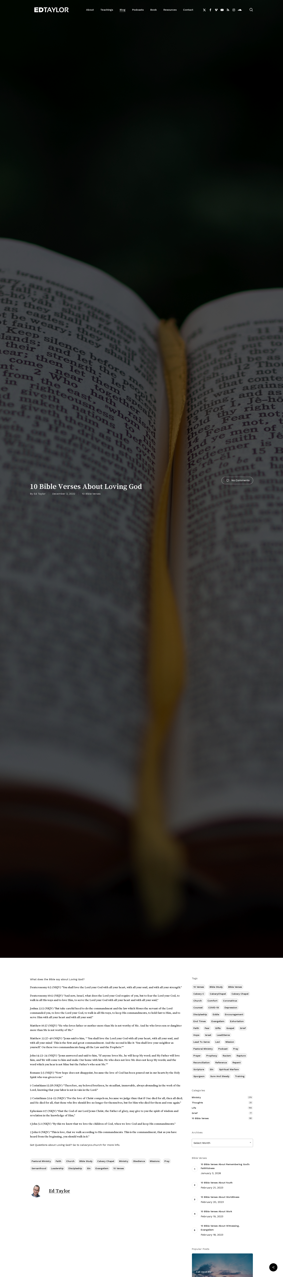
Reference (221, 1062)
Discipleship (75, 1168)
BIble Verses (235, 987)
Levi (217, 1042)
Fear (207, 1028)
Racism (227, 1055)
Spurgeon (199, 1076)
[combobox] (222, 1143)
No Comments (240, 480)
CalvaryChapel (218, 993)
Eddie (216, 1014)
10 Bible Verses (91, 493)
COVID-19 (213, 1007)
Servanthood (39, 1168)
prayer (197, 1055)
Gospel (230, 1028)
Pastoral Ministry (41, 1161)
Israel (208, 1035)
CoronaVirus (230, 1000)
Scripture (198, 1069)
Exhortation (237, 1021)
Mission (230, 1042)
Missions (155, 1161)
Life (194, 1108)
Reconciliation (201, 1062)
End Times (199, 1021)
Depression (231, 1007)
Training (240, 1076)
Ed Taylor (40, 493)
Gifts (218, 1028)
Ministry (123, 1161)
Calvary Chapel (105, 1161)
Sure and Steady (219, 1076)
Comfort (212, 1000)
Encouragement (234, 1014)
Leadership (57, 1168)
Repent (237, 1062)
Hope (196, 1035)
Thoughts (197, 1102)
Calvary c (198, 993)
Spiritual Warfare (229, 1069)
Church (70, 1161)
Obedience (139, 1161)
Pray (166, 1161)
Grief (243, 1028)
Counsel (198, 1007)
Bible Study (85, 1161)
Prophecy (211, 1055)
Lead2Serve (223, 1035)
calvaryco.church (91, 1144)
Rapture (241, 1055)
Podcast (222, 1048)
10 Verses (118, 1168)
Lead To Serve (201, 1042)
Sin (89, 1168)
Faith (58, 1161)
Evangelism (101, 1168)
